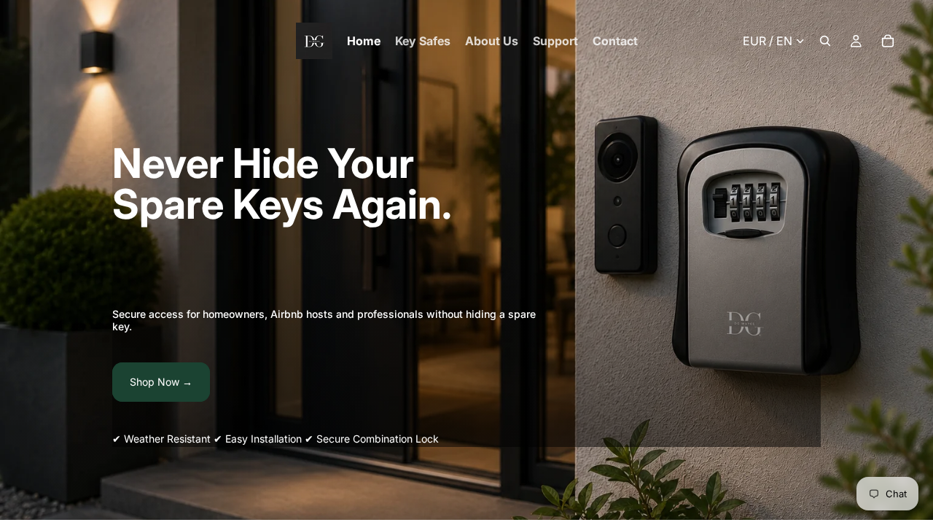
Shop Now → (161, 382)
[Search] (825, 41)
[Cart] (888, 41)
